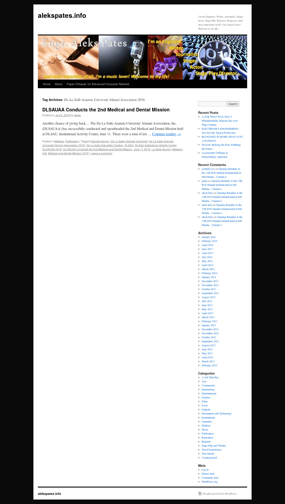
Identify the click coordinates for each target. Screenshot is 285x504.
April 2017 (207, 253)
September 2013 (210, 293)
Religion (206, 441)
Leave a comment (101, 153)
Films (205, 401)
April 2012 (207, 357)
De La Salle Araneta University (129, 141)
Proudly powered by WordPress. (220, 493)
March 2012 (208, 361)
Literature (207, 421)
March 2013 (208, 317)
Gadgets (206, 409)
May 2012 (207, 353)
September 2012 (210, 341)
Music (205, 429)
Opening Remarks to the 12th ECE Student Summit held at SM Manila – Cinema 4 (221, 172)
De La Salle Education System (104, 145)
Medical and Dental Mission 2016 (68, 153)
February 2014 (209, 273)
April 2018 (207, 245)
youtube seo (208, 168)
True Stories (208, 453)
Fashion (206, 397)
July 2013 (207, 301)
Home (46, 84)
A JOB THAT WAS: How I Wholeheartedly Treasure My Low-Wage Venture (220, 120)
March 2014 (208, 269)
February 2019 (209, 241)
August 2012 (209, 345)
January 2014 (209, 277)
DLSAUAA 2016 (52, 149)
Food (204, 405)
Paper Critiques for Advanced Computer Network (98, 84)
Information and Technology (217, 413)
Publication (72, 141)
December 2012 (210, 329)
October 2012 (209, 337)
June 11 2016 (142, 149)
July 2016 (207, 257)
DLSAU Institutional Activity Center (155, 145)
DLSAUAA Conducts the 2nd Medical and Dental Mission (106, 109)
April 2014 (207, 265)
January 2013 (209, 325)
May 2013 (207, 309)
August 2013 (209, 297)
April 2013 (207, 313)
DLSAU (129, 145)
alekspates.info (62, 15)
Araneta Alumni (100, 141)
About (58, 84)
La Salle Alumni (161, 149)
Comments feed (210, 477)
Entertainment (209, 393)
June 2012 (207, 349)
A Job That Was (210, 377)
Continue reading (166, 133)
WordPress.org (210, 481)
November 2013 (210, 285)
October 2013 (209, 289)
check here (207, 193)
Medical (59, 141)
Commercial (208, 385)
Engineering (208, 389)
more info (207, 205)
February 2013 (209, 321)
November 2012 (210, 333)
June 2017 (207, 249)
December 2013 (210, 281)
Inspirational (208, 417)
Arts (204, 381)
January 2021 (209, 237)
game (204, 180)
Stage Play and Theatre (214, 445)
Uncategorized (209, 457)
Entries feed (208, 473)
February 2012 (209, 365)
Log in (205, 469)
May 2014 (207, 261)
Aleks (77, 115)
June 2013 (207, 305)
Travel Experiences (212, 449)
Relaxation (207, 437)
